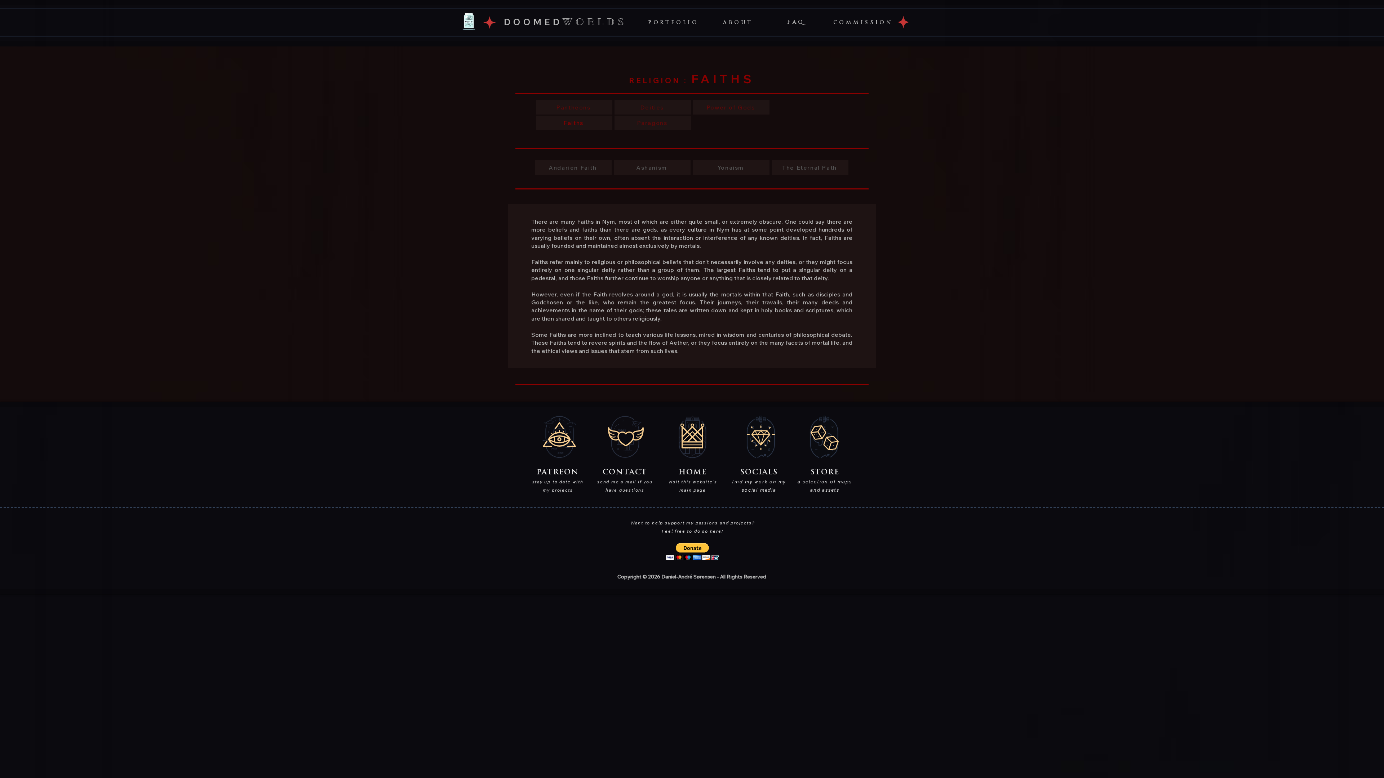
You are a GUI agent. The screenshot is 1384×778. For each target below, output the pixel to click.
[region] (469, 21)
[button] (738, 22)
